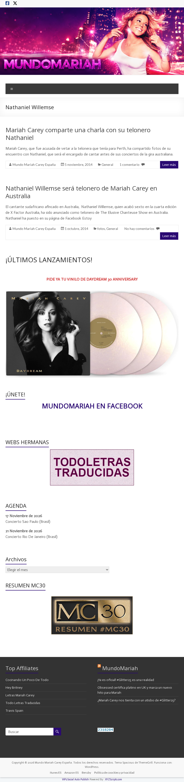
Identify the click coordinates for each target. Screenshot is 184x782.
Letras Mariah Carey (20, 695)
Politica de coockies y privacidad (114, 772)
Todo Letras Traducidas (23, 703)
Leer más (169, 165)
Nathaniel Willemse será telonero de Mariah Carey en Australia (81, 192)
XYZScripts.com (113, 779)
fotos (101, 229)
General (107, 164)
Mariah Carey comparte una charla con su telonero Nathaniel (78, 133)
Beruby (86, 772)
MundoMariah (120, 668)
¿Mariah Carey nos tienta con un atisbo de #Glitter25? (137, 700)
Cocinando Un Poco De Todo (27, 680)
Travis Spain (14, 711)
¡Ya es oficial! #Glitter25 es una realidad (126, 680)
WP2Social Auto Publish (75, 779)
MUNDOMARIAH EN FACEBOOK (92, 405)
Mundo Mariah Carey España (34, 164)
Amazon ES (71, 772)
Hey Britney (14, 688)
